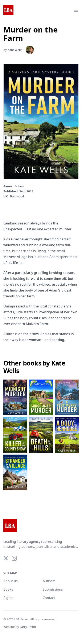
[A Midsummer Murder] (41, 397)
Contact (49, 597)
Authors (49, 581)
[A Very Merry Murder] (67, 397)
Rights (8, 597)
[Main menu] (76, 10)
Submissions (53, 589)
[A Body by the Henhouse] (67, 435)
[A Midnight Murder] (15, 397)
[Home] (8, 10)
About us (10, 581)
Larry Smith (28, 627)
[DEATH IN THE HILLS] (41, 435)
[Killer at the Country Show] (15, 435)
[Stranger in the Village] (15, 472)
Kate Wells (15, 50)
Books (8, 589)
